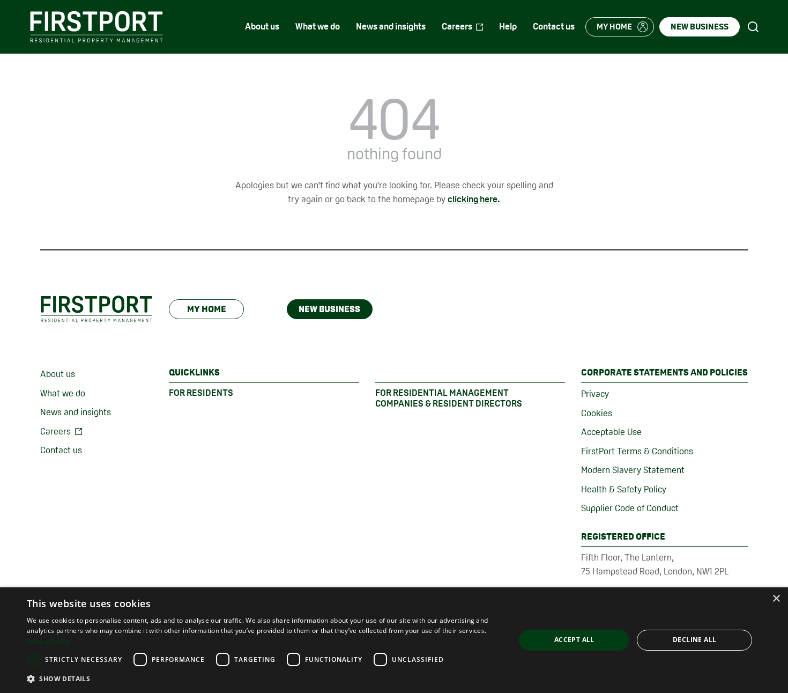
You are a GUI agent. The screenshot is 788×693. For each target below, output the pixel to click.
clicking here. (474, 199)
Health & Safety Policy (623, 489)
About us (57, 374)
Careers (55, 431)
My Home (206, 309)
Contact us (61, 450)
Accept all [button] (574, 639)
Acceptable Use (611, 432)
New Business (329, 309)
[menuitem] (262, 27)
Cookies (596, 413)
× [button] (776, 599)
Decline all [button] (694, 639)
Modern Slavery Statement (633, 470)
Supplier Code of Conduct (630, 508)
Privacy (595, 394)
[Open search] (753, 27)
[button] (264, 678)
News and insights (75, 412)
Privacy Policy (48, 641)
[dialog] (394, 640)
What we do (62, 393)
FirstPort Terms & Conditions (637, 451)
